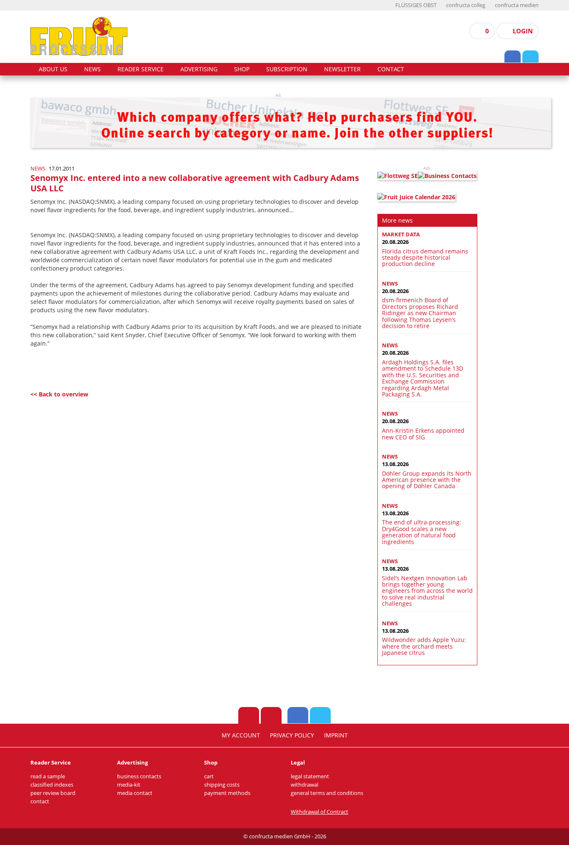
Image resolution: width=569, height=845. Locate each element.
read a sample (47, 776)
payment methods (227, 793)
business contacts (139, 776)
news (92, 69)
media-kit (128, 784)
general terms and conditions (327, 793)
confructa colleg (465, 5)
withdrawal (304, 784)
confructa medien (517, 5)
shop (242, 69)
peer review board (52, 793)
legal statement (310, 776)
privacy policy (292, 735)
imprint (336, 735)
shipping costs (222, 784)
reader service (140, 69)
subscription (286, 69)
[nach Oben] (248, 715)
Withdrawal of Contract (319, 811)
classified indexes (51, 784)
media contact (134, 793)
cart (209, 776)
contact (390, 69)
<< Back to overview (59, 394)
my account (241, 735)
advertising (198, 69)
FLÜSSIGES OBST (416, 5)
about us (53, 69)
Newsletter (342, 69)
